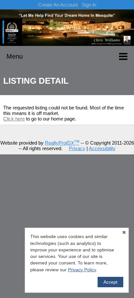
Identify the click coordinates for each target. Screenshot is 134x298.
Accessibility (102, 148)
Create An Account (58, 4)
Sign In (89, 4)
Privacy (77, 148)
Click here (14, 118)
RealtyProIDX (62, 143)
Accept (110, 282)
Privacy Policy (82, 269)
